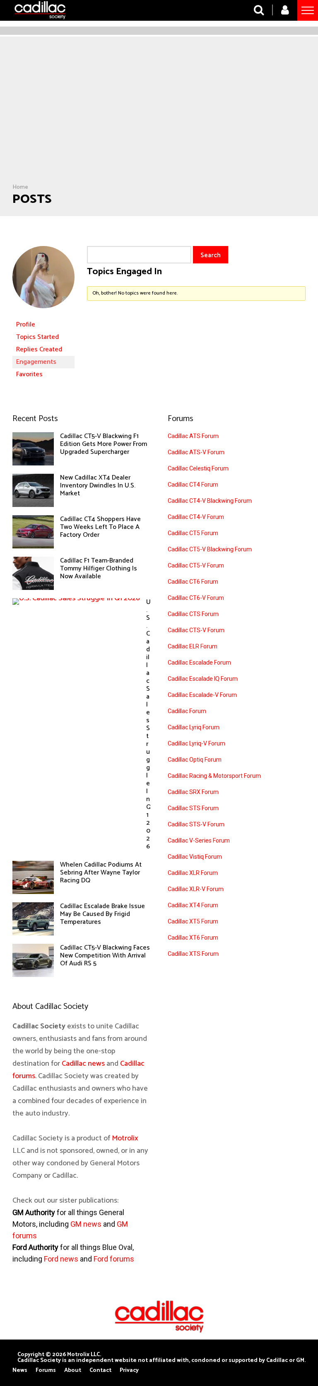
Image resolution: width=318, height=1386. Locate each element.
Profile (25, 324)
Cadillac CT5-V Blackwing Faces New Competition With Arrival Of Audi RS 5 (105, 955)
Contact (100, 1371)
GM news (85, 1224)
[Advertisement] (159, 121)
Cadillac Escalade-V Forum (202, 695)
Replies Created (39, 349)
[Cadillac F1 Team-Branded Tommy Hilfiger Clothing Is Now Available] (33, 588)
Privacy (129, 1371)
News (19, 1371)
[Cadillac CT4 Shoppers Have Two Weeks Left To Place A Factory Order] (33, 546)
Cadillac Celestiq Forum (198, 468)
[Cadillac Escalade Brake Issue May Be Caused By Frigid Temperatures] (33, 933)
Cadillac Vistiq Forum (195, 856)
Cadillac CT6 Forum (193, 581)
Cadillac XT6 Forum (193, 937)
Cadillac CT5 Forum (193, 533)
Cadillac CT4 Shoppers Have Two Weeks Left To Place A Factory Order (100, 527)
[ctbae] (43, 314)
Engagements (36, 362)
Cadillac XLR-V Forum (196, 889)
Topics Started (37, 337)
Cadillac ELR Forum (192, 646)
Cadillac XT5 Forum (193, 921)
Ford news (61, 1258)
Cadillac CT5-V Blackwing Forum (210, 549)
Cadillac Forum (187, 711)
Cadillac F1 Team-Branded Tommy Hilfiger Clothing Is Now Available (98, 568)
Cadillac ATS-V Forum (196, 452)
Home (20, 187)
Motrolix (125, 1138)
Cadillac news (83, 1063)
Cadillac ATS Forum (193, 436)
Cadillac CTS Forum (193, 614)
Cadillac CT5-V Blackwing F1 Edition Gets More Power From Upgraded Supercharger (103, 444)
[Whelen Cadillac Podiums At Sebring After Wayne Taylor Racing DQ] (33, 892)
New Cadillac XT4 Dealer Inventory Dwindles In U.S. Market (97, 485)
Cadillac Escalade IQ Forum (203, 678)
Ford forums (114, 1258)
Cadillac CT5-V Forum (196, 565)
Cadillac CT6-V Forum (196, 597)
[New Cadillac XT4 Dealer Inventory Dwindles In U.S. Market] (33, 505)
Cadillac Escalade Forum (199, 662)
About (72, 1371)
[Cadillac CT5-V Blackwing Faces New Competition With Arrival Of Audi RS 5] (33, 975)
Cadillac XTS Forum (193, 953)
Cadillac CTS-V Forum (196, 630)
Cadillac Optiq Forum (195, 759)
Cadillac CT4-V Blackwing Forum (210, 500)
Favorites (29, 374)
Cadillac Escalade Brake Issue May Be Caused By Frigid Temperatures (102, 914)
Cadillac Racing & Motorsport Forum (214, 775)
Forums (46, 1371)
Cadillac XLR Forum (193, 873)
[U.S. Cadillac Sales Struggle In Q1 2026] (76, 598)
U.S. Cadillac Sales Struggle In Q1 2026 (148, 724)
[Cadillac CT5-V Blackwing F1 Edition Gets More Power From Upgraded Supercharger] (33, 463)
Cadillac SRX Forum (193, 792)
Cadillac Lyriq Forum (193, 727)
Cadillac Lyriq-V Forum (196, 743)
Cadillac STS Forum (193, 808)
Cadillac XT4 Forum (193, 905)
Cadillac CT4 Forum (193, 484)
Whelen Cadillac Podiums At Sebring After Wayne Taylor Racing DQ (101, 872)
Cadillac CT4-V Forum (196, 517)
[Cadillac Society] (39, 22)
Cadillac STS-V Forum (196, 824)
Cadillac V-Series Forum (199, 840)
